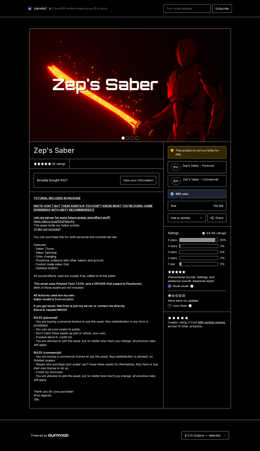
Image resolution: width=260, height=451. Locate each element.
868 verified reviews (211, 322)
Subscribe (222, 8)
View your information (138, 180)
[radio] (197, 167)
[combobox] (187, 218)
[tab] (123, 138)
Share (219, 218)
